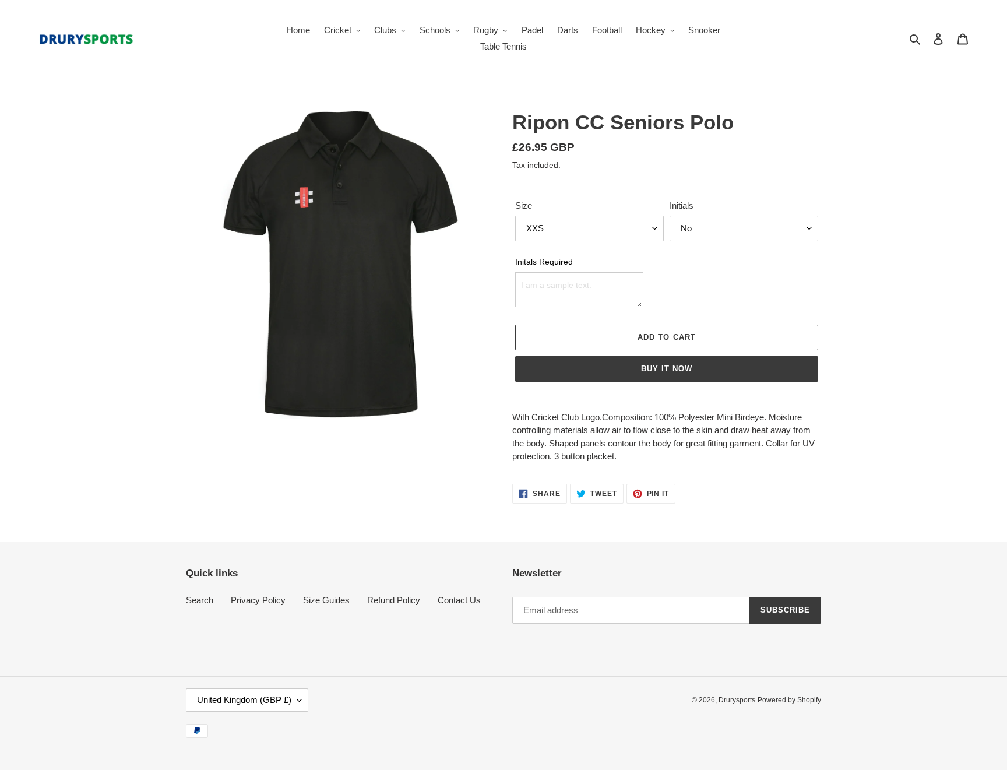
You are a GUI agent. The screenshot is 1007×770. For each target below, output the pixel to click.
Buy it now (666, 368)
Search (199, 600)
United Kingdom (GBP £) (244, 700)
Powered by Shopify (789, 700)
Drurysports (737, 700)
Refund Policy (393, 600)
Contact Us (459, 600)
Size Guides (326, 600)
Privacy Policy (258, 600)
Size (523, 205)
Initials (681, 205)
